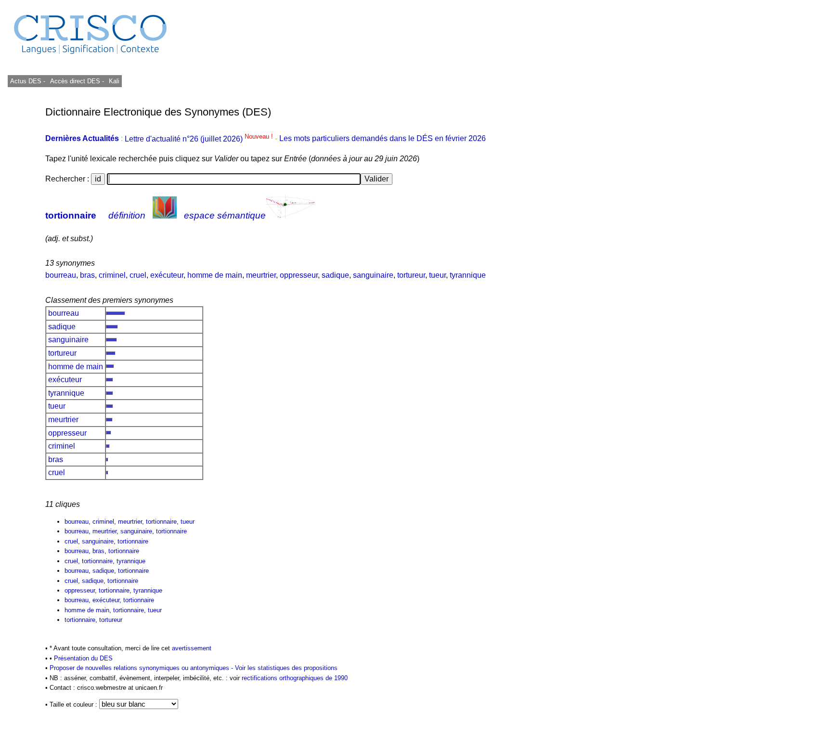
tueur (437, 275)
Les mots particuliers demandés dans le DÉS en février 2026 (382, 139)
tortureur (411, 275)
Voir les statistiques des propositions (286, 668)
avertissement (191, 648)
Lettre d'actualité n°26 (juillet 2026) (200, 139)
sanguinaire (373, 275)
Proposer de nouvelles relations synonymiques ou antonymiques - (142, 668)
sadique (335, 275)
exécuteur (166, 275)
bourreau (60, 275)
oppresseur (299, 275)
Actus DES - (27, 81)
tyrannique (468, 275)
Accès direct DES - (77, 81)
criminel (112, 275)
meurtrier (261, 275)
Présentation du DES (83, 658)
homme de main (214, 275)
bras (87, 275)
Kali (114, 81)
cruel (138, 275)
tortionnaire (70, 215)
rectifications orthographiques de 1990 (295, 678)
